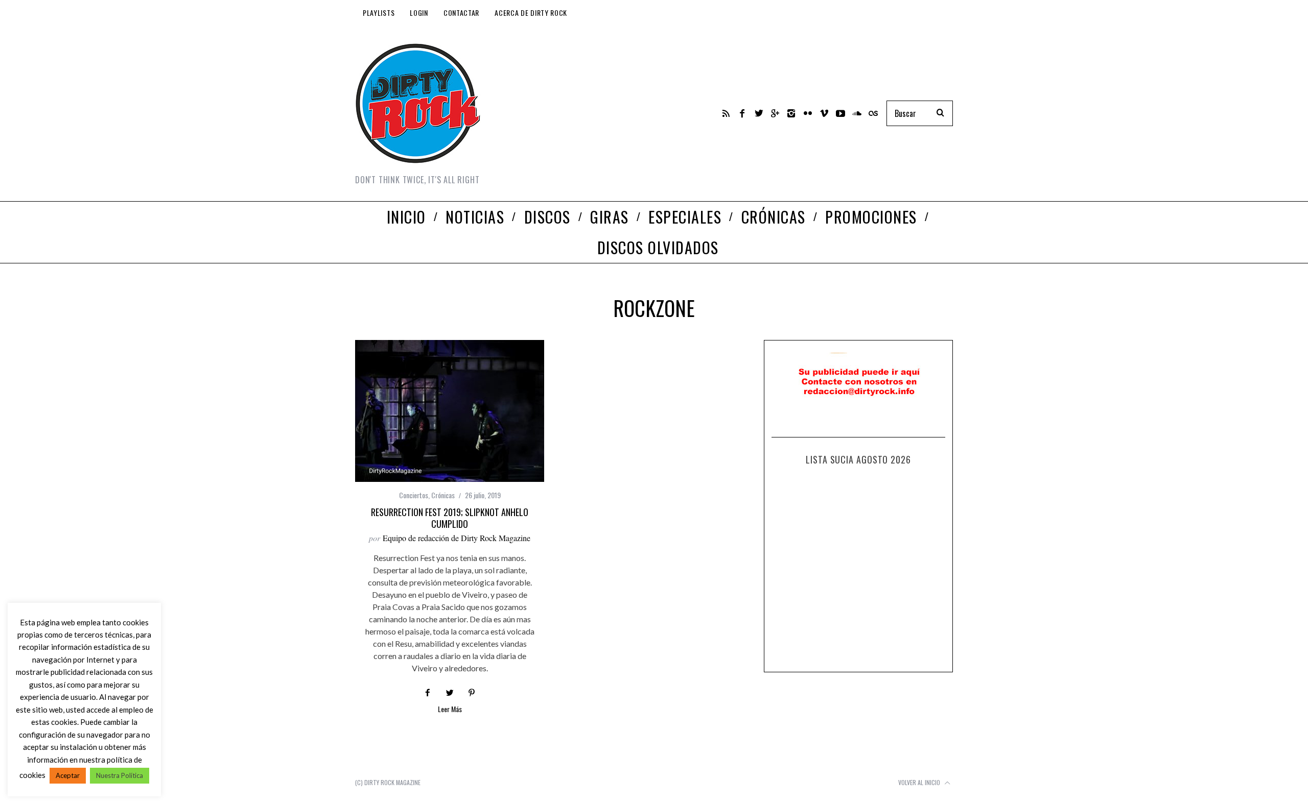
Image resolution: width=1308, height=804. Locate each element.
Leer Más (450, 709)
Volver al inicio (920, 782)
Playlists (378, 12)
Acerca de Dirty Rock (531, 12)
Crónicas (443, 495)
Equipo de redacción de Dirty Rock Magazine (456, 537)
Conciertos (413, 495)
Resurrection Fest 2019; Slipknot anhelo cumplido (449, 517)
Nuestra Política (119, 775)
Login (419, 12)
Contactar (461, 12)
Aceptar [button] (68, 775)
